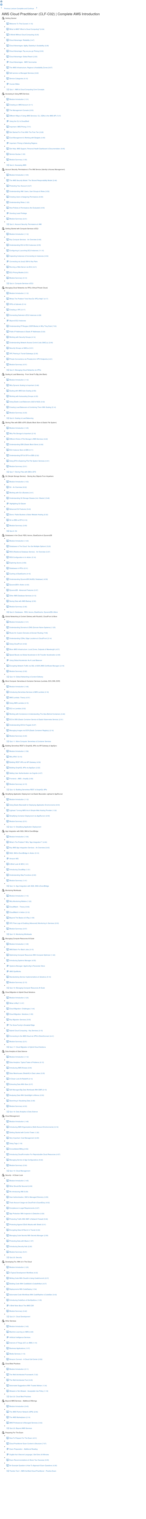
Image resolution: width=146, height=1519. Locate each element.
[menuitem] (1, 5)
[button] (1, 2)
